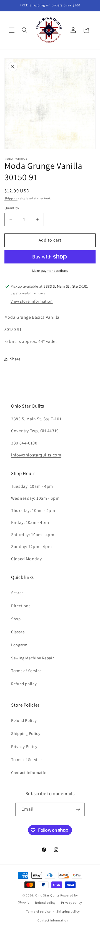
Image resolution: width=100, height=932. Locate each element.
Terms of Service (26, 670)
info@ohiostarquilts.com (36, 455)
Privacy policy (71, 902)
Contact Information (30, 772)
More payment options (50, 270)
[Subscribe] (78, 809)
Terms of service (38, 911)
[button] (11, 30)
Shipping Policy (25, 733)
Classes (17, 631)
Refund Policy (24, 720)
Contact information (53, 920)
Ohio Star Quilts (47, 895)
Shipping (11, 198)
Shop (16, 618)
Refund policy (24, 683)
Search (17, 592)
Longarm (19, 644)
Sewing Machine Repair (32, 657)
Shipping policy (67, 911)
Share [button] (15, 358)
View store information (32, 301)
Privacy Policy (24, 746)
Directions (20, 605)
